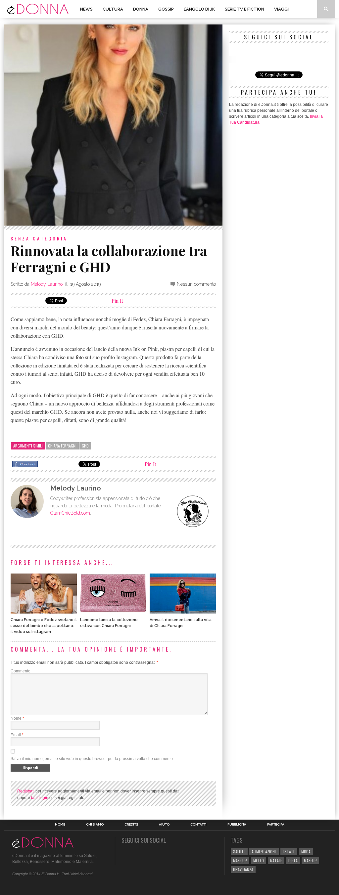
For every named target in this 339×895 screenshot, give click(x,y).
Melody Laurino (47, 284)
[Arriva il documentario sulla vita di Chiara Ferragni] (183, 612)
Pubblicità (236, 824)
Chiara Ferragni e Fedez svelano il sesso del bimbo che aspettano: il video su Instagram (44, 626)
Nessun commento (196, 284)
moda (306, 851)
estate (289, 851)
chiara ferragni (62, 445)
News (86, 9)
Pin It (117, 300)
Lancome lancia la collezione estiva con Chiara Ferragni (109, 623)
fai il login (39, 797)
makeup (310, 860)
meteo (258, 860)
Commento (20, 671)
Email (16, 735)
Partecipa (275, 824)
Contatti (198, 824)
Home (60, 824)
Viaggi (281, 9)
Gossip (166, 9)
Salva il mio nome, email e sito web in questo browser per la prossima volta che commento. (92, 758)
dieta (293, 860)
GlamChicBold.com (70, 513)
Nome (16, 718)
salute (239, 851)
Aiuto (164, 824)
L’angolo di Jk (199, 9)
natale (276, 860)
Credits (131, 824)
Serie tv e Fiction (244, 9)
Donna (140, 9)
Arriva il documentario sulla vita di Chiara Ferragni (181, 623)
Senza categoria (39, 238)
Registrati (25, 791)
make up (240, 860)
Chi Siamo (95, 824)
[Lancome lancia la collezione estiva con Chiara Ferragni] (113, 612)
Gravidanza (243, 869)
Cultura (113, 9)
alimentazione (264, 851)
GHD (85, 445)
